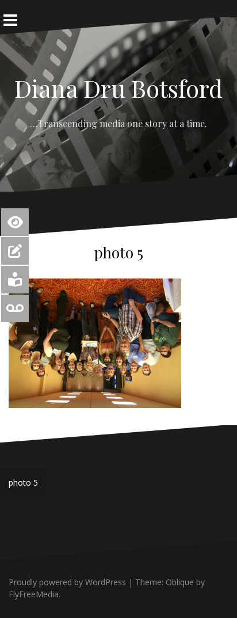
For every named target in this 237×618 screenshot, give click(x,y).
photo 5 (23, 482)
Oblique (180, 582)
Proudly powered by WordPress (67, 582)
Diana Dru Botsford (118, 88)
